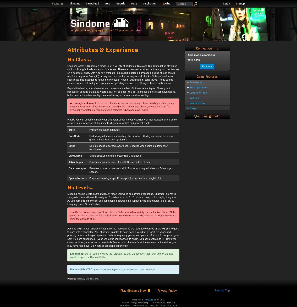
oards (120, 4)
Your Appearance (199, 87)
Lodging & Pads (198, 92)
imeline (74, 4)
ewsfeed (92, 4)
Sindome (90, 23)
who (166, 4)
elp (134, 4)
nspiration (149, 4)
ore (107, 4)
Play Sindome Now (133, 290)
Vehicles (194, 98)
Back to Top (222, 290)
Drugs (193, 108)
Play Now (207, 66)
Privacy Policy (167, 290)
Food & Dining (197, 103)
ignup (240, 4)
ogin (226, 4)
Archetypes (196, 82)
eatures (57, 4)
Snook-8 (224, 40)
